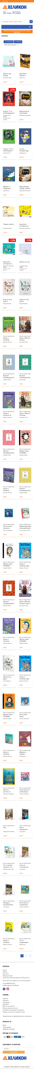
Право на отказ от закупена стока (14, 1012)
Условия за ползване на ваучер (13, 1010)
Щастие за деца (7, 678)
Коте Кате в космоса (7, 527)
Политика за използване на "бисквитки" (16, 978)
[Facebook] (4, 989)
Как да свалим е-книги (10, 1008)
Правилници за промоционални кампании (17, 1016)
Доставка (6, 1004)
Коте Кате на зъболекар (24, 791)
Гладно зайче (8, 224)
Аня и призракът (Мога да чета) (25, 829)
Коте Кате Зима (23, 715)
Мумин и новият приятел (22, 754)
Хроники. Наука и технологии (24, 75)
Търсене (5, 998)
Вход (4, 1025)
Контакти (6, 974)
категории (9, 42)
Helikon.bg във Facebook (11, 985)
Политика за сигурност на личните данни (17, 980)
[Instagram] (7, 989)
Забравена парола (9, 1029)
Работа (5, 972)
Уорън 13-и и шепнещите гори (8, 151)
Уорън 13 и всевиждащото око (9, 113)
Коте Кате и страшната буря (24, 905)
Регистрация (7, 1027)
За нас (5, 970)
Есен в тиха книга (7, 300)
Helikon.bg (5, 1)
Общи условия (8, 976)
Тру (4, 827)
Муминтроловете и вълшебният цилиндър (26, 528)
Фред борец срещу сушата (24, 187)
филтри (18, 42)
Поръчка (5, 1000)
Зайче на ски (24, 262)
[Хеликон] (14, 5)
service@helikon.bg (9, 983)
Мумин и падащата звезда (7, 188)
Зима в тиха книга (24, 300)
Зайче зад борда (7, 74)
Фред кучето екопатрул (24, 112)
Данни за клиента (9, 1006)
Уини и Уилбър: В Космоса (7, 415)
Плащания (6, 1002)
